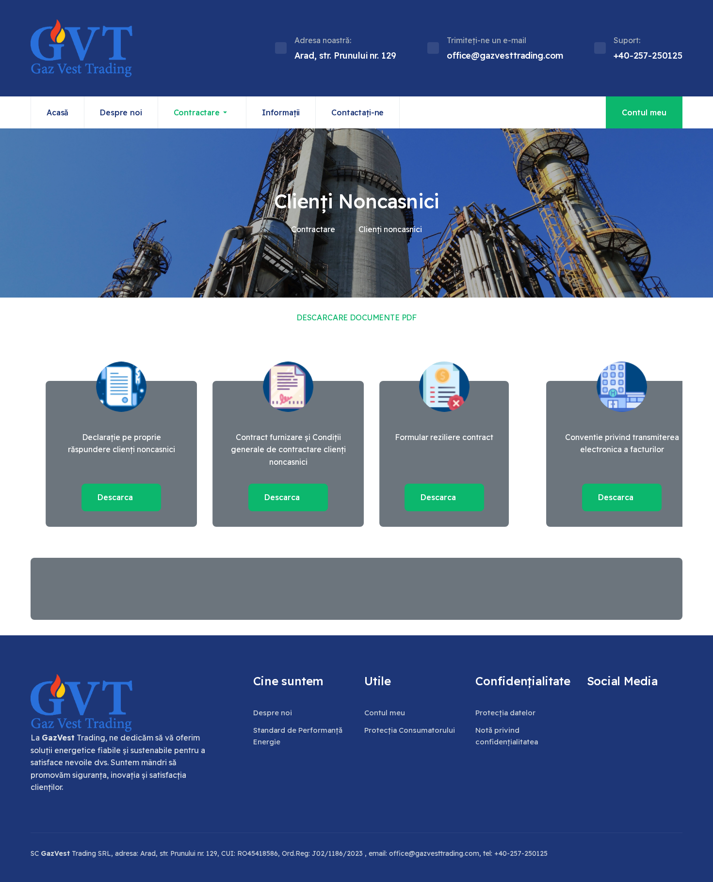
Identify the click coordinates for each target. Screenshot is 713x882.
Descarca (101, 497)
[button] (202, 112)
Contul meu (644, 112)
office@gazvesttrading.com (434, 853)
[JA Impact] (81, 703)
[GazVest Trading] (81, 48)
